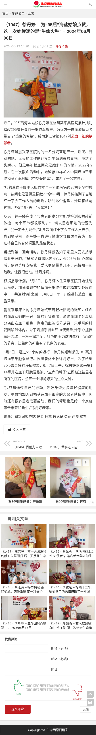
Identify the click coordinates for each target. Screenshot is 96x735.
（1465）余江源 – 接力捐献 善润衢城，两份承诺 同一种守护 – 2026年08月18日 (23, 591)
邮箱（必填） (60, 659)
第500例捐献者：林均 (71, 501)
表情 (86, 709)
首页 (5, 13)
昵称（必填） (60, 648)
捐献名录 (18, 13)
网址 (54, 669)
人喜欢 (19, 429)
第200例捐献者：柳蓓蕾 (25, 501)
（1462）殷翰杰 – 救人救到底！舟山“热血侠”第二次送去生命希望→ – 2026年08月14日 (71, 628)
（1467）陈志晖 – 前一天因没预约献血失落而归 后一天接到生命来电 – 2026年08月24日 (23, 556)
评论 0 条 (61, 46)
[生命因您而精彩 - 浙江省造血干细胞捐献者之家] (48, 6)
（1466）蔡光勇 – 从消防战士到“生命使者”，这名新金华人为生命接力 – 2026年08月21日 (71, 556)
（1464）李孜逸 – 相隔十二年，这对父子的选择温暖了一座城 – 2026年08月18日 (71, 591)
